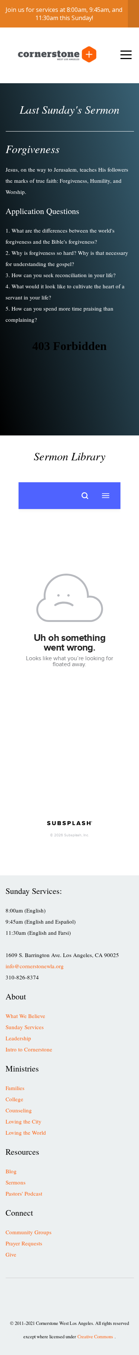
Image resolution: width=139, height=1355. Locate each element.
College (14, 1099)
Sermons (16, 1182)
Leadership (18, 1038)
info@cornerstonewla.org (35, 966)
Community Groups (29, 1232)
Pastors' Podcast (24, 1193)
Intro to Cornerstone (29, 1049)
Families (15, 1088)
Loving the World (26, 1132)
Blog (11, 1171)
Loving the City (24, 1121)
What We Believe (25, 1016)
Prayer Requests (24, 1243)
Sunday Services (25, 1027)
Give (11, 1254)
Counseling (19, 1110)
